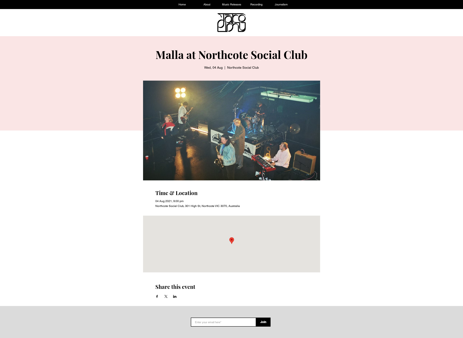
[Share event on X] (166, 296)
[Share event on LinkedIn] (175, 296)
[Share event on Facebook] (157, 296)
